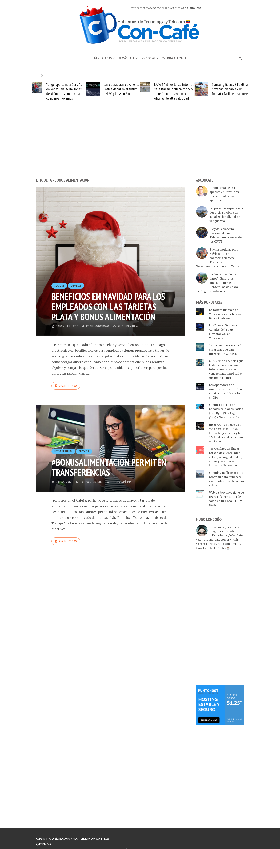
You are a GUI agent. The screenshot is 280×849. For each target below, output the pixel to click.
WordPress (103, 838)
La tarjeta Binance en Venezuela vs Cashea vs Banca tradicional (225, 318)
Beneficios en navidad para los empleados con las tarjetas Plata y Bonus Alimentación (108, 311)
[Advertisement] (140, 150)
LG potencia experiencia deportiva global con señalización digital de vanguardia (226, 219)
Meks (76, 838)
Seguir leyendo (68, 390)
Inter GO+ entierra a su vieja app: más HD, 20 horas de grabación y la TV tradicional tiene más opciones (226, 437)
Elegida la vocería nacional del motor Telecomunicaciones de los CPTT (226, 239)
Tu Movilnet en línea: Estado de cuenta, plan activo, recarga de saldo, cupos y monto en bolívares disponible (225, 461)
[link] (220, 709)
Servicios (59, 290)
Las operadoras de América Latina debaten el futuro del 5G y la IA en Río (67, 89)
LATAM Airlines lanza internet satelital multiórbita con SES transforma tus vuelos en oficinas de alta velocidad (119, 91)
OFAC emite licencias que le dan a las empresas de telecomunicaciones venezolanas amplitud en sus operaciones (228, 93)
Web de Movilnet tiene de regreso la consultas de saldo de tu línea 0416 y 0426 (226, 503)
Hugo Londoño (100, 331)
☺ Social (148, 58)
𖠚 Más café (127, 58)
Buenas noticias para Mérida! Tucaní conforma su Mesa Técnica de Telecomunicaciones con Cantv (217, 262)
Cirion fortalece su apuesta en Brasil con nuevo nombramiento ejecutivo (224, 198)
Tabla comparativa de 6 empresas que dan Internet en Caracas (225, 354)
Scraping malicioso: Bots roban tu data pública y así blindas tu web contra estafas (226, 483)
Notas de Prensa (63, 456)
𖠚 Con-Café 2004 (174, 58)
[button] (42, 75)
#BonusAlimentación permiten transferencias (108, 472)
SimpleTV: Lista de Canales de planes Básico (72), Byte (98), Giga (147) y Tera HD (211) (226, 415)
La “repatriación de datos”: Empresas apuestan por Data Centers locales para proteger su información (217, 287)
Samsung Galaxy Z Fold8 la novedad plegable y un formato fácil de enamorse (175, 89)
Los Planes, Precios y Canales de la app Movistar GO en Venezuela (223, 336)
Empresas (76, 290)
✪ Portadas (103, 58)
